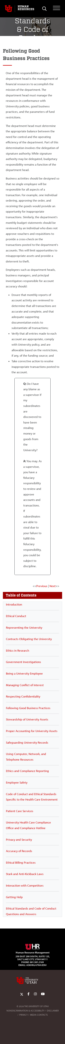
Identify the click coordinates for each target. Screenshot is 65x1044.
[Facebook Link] (28, 994)
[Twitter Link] (21, 994)
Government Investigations (23, 662)
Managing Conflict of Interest (25, 685)
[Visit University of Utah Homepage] (8, 8)
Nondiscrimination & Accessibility (25, 1010)
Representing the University (24, 627)
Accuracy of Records (19, 851)
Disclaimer (53, 1010)
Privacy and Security (19, 839)
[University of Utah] (32, 980)
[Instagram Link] (35, 994)
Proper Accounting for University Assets (31, 731)
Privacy (23, 1014)
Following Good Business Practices (28, 708)
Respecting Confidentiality (23, 696)
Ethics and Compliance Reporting (27, 771)
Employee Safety (16, 782)
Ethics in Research (17, 650)
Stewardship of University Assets (27, 719)
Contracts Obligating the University (29, 639)
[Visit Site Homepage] (32, 946)
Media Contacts (39, 1014)
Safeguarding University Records (27, 742)
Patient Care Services (19, 811)
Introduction (14, 604)
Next (52, 586)
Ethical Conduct (16, 616)
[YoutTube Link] (43, 994)
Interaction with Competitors (25, 885)
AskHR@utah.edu (36, 965)
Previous (41, 586)
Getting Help (14, 897)
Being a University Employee (24, 673)
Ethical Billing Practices (21, 862)
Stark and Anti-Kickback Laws (25, 874)
